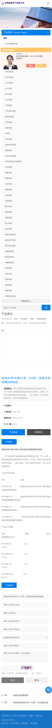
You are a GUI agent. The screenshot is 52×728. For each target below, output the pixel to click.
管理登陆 (24, 723)
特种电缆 (8, 291)
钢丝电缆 (8, 190)
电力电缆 (8, 223)
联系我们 (39, 432)
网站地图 (33, 723)
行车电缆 (8, 122)
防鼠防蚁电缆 (10, 296)
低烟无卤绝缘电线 (20, 695)
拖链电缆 (8, 150)
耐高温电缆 (9, 257)
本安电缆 (8, 139)
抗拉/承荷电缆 (10, 145)
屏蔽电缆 (8, 173)
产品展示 (24, 319)
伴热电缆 (8, 201)
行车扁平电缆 (10, 111)
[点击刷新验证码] (26, 668)
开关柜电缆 (9, 72)
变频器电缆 (9, 251)
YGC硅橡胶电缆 (11, 44)
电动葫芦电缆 (10, 240)
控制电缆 (8, 195)
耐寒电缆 (8, 279)
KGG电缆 (8, 100)
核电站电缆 (9, 117)
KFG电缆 (8, 94)
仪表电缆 (8, 184)
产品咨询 (13, 432)
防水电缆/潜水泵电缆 (13, 161)
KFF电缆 (8, 88)
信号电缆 (8, 167)
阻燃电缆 (8, 178)
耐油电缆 (8, 285)
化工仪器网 (14, 723)
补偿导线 (8, 274)
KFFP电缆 (9, 83)
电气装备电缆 (10, 246)
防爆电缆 (8, 218)
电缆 (5, 38)
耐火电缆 (8, 206)
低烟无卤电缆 (10, 234)
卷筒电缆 (8, 212)
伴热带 (7, 133)
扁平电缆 (8, 229)
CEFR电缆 (9, 77)
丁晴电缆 (8, 105)
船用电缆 (8, 268)
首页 (15, 319)
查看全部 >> (26, 301)
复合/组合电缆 (10, 156)
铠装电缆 (8, 128)
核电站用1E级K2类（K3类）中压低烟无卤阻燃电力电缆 (30, 703)
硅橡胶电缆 (9, 262)
